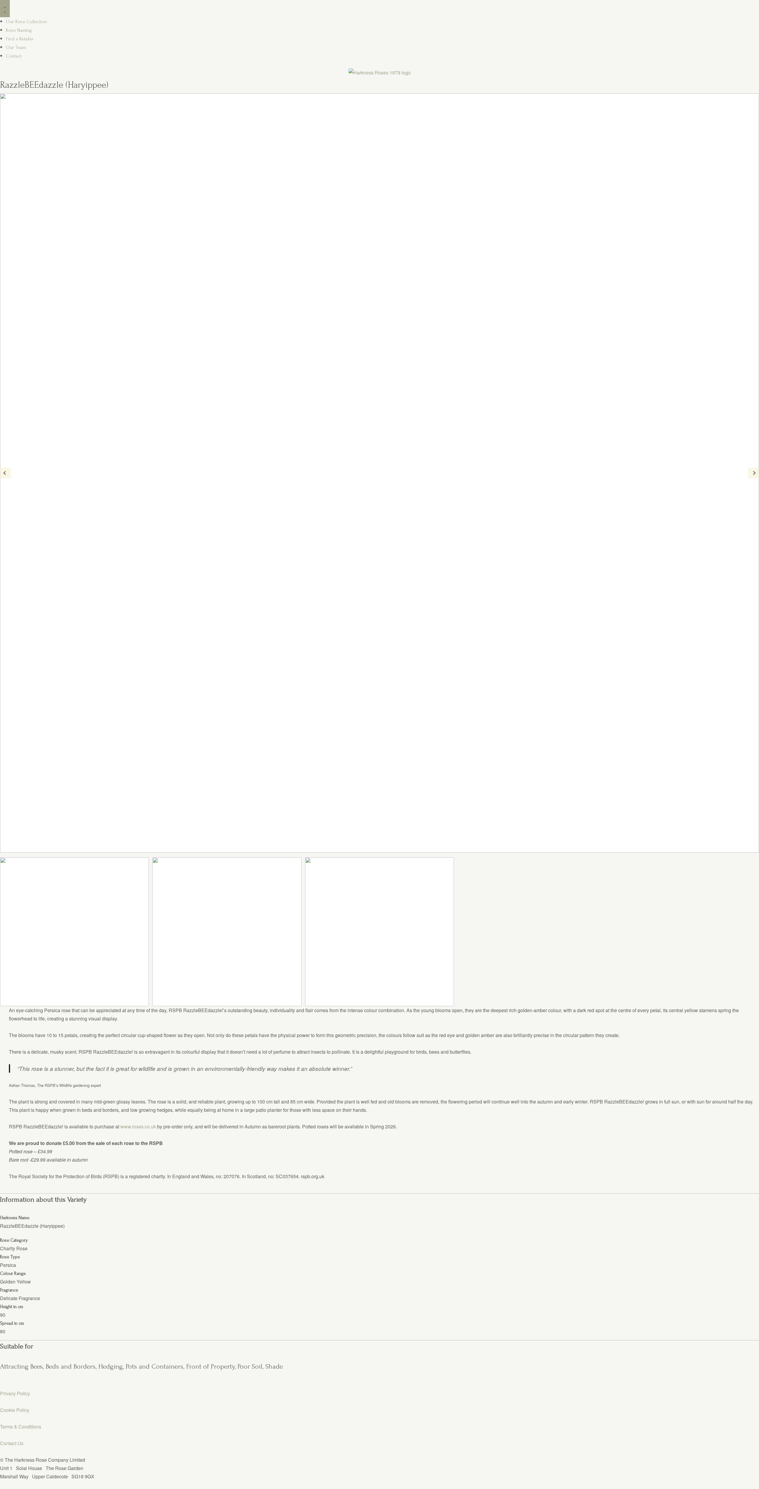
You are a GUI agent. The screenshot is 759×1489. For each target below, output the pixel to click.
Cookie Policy (14, 1410)
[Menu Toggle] (5, 8)
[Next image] (753, 473)
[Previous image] (5, 473)
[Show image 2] (226, 931)
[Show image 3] (379, 931)
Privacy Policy (15, 1393)
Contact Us (11, 1443)
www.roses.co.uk (138, 1126)
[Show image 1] (74, 931)
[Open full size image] (379, 473)
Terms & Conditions (20, 1426)
